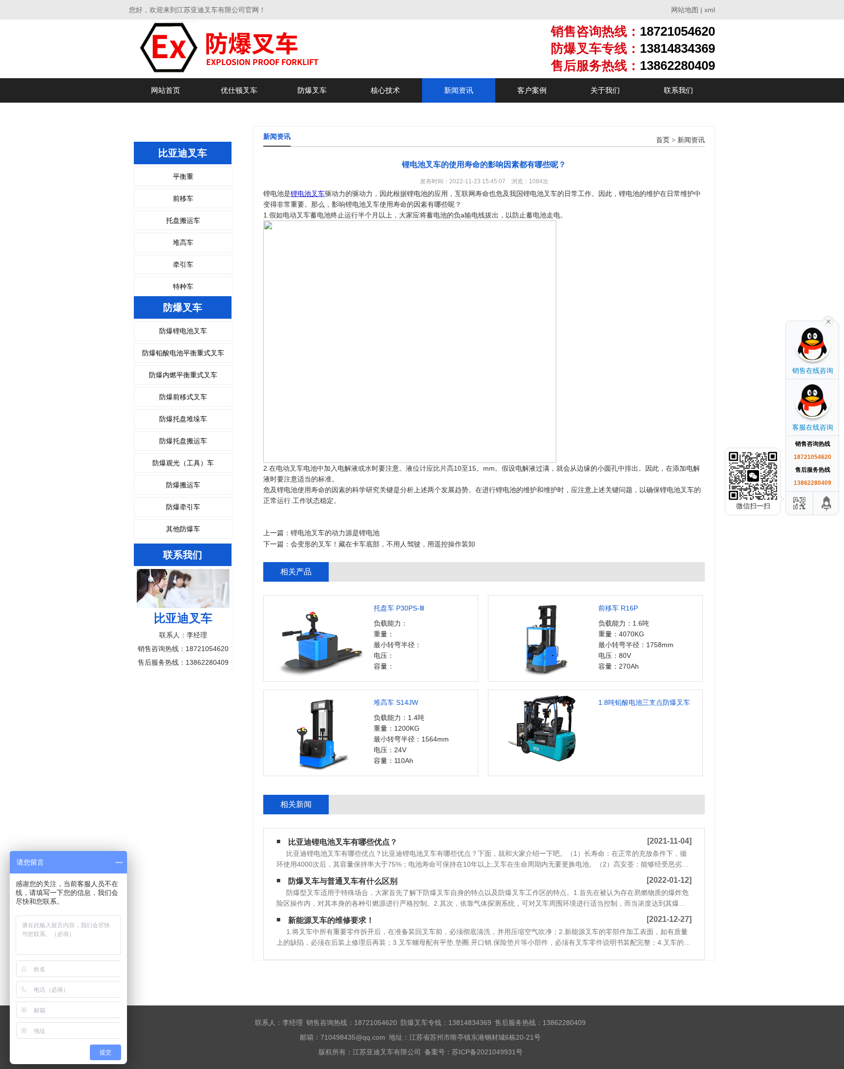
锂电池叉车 (308, 193)
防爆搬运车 (183, 485)
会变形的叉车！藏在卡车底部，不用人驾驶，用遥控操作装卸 (383, 544)
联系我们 (678, 90)
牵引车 (183, 264)
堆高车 (183, 242)
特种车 (183, 286)
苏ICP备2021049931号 (487, 1052)
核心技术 (385, 90)
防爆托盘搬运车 (183, 441)
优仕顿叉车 (239, 90)
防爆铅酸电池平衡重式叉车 (183, 353)
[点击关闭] (828, 321)
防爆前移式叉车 (183, 397)
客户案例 (532, 90)
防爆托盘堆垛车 (183, 419)
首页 (663, 140)
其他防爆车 (183, 529)
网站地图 (684, 10)
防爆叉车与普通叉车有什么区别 (343, 881)
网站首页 (165, 90)
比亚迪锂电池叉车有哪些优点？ (343, 842)
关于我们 (605, 90)
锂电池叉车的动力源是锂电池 (335, 533)
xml (709, 10)
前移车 (183, 198)
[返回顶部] (827, 503)
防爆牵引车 (183, 507)
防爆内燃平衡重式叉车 (183, 375)
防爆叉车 (312, 90)
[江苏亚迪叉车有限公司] (259, 48)
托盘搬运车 (183, 220)
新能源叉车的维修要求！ (331, 920)
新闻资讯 (458, 90)
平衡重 (183, 176)
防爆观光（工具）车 (183, 463)
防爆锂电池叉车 (183, 331)
